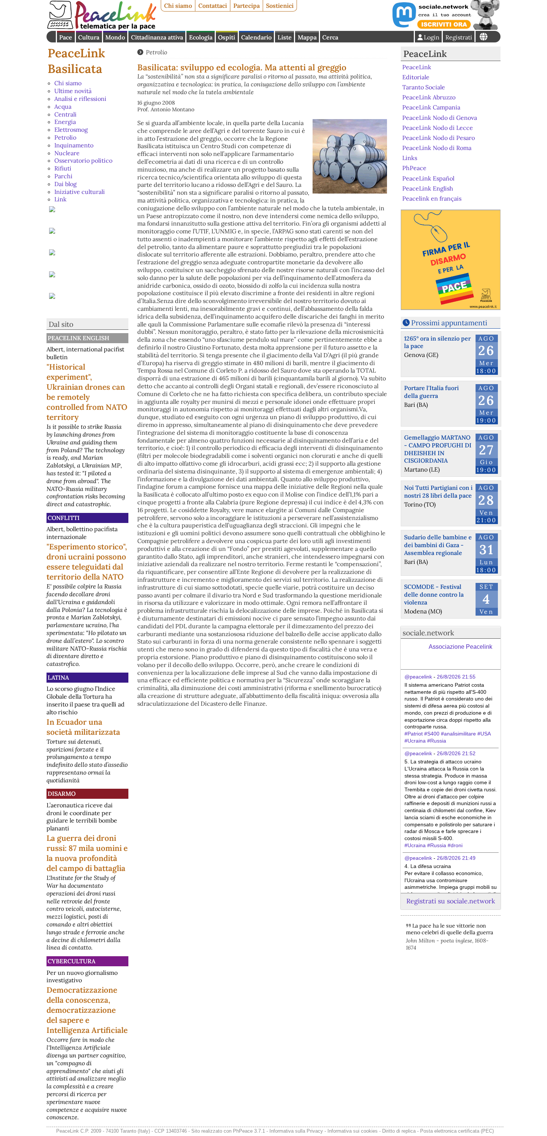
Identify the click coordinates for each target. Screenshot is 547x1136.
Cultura (88, 37)
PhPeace (414, 168)
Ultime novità (73, 91)
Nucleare (67, 153)
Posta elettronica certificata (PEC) (457, 1131)
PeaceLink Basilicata (76, 60)
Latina (58, 677)
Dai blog (65, 184)
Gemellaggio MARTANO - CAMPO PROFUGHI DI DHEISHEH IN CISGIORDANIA (437, 449)
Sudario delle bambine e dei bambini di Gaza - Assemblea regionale (438, 544)
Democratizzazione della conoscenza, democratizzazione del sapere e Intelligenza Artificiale (87, 1010)
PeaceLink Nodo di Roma (436, 147)
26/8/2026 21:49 (456, 858)
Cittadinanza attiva (157, 37)
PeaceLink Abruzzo (428, 97)
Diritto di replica (399, 1131)
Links (409, 158)
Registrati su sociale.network (450, 901)
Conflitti (64, 517)
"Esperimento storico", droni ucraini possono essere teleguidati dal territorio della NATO (87, 562)
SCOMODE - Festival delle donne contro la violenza (434, 594)
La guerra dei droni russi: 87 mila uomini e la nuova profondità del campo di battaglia (87, 853)
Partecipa (246, 5)
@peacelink (418, 677)
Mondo (115, 37)
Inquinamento (73, 145)
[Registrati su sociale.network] (445, 27)
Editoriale (415, 77)
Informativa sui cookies (352, 1131)
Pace (65, 37)
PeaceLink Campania (431, 107)
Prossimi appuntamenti (449, 322)
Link (60, 199)
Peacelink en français (431, 198)
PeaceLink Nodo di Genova (439, 117)
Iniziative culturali (79, 191)
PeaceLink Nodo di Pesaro (438, 137)
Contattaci (212, 5)
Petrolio (65, 137)
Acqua (62, 106)
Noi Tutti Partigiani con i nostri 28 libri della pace (438, 491)
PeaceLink (425, 54)
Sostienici (280, 5)
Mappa (307, 37)
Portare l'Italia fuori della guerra (431, 391)
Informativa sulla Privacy (296, 1131)
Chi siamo (178, 5)
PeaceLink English (78, 338)
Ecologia (200, 37)
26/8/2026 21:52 (456, 753)
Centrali (65, 114)
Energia (65, 121)
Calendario (256, 37)
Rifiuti (62, 168)
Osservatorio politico (83, 160)
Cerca (330, 37)
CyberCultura (71, 961)
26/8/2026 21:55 (456, 677)
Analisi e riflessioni (80, 98)
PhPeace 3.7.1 (249, 1131)
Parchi (63, 176)
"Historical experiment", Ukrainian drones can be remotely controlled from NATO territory (87, 392)
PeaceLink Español (428, 178)
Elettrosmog (71, 129)
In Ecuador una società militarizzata (83, 727)
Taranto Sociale (423, 87)
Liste (285, 37)
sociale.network (428, 632)
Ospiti (226, 37)
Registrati (458, 37)
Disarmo (62, 793)
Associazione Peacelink (460, 647)
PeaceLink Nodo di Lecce (437, 127)
